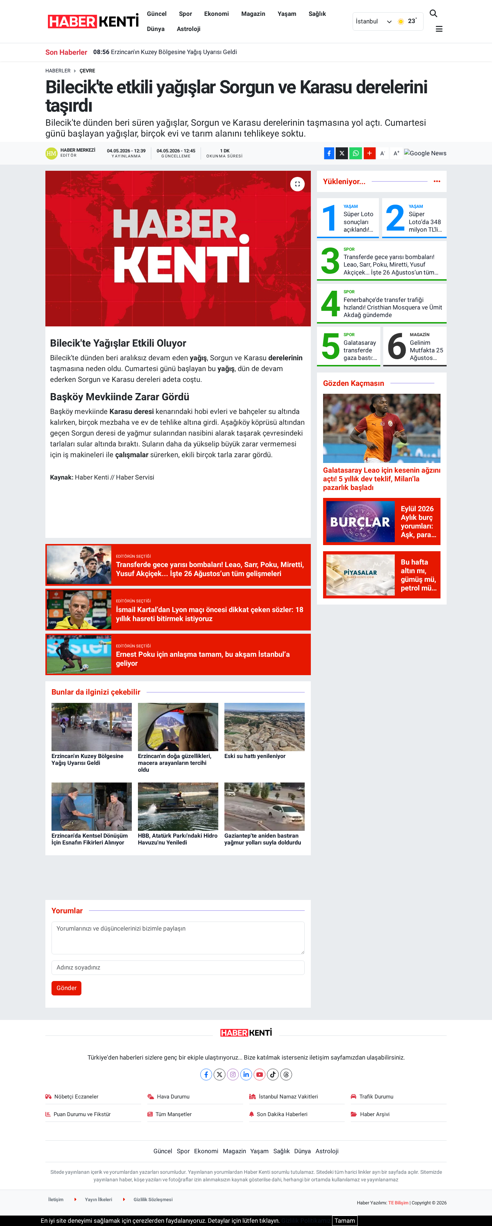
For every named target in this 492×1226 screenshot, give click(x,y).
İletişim (55, 1199)
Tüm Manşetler (174, 1114)
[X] (219, 1074)
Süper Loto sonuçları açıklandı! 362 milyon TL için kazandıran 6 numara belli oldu (359, 221)
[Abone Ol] (425, 153)
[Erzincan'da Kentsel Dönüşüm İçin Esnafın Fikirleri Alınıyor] (92, 806)
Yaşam (287, 13)
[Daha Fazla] (370, 153)
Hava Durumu (173, 1096)
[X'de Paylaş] (342, 153)
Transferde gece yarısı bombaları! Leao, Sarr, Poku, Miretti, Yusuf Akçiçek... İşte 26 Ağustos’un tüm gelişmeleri (389, 264)
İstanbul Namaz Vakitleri (288, 1096)
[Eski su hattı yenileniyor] (264, 726)
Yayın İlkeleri (98, 1199)
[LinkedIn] (246, 1074)
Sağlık (317, 13)
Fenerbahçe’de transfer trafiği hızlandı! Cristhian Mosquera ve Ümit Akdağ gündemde (393, 307)
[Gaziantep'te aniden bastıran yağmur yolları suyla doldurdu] (264, 806)
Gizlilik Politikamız (306, 1220)
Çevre (87, 70)
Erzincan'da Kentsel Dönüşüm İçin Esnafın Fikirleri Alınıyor (90, 839)
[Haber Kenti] (93, 20)
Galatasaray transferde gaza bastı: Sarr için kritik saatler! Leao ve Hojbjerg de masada (360, 350)
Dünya (156, 28)
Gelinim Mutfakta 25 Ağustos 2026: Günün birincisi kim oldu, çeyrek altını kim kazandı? (426, 350)
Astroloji (189, 28)
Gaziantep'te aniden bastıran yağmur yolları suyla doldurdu (262, 839)
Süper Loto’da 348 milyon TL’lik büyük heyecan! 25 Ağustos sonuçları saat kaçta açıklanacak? (426, 221)
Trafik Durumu (376, 1096)
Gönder (67, 987)
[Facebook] (206, 1074)
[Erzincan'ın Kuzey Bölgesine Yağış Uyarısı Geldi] (92, 726)
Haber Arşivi (375, 1114)
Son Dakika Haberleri (282, 1114)
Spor (185, 13)
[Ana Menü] (436, 29)
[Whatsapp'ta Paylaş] (355, 153)
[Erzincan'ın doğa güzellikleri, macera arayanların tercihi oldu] (178, 726)
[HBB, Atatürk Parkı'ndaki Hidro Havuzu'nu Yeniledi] (178, 806)
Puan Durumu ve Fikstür (82, 1114)
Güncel (157, 13)
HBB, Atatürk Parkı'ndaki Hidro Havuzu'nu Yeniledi (178, 839)
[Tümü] (437, 181)
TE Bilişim (398, 1202)
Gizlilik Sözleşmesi (153, 1199)
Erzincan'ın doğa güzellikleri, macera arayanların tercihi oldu (174, 763)
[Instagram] (233, 1074)
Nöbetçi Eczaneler (76, 1096)
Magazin (253, 13)
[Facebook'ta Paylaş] (329, 153)
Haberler (58, 70)
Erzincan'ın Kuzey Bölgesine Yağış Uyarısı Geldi (165, 51)
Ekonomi (216, 13)
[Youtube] (259, 1074)
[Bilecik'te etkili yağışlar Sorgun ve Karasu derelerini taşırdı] (178, 248)
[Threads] (286, 1074)
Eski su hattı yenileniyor (255, 756)
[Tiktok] (273, 1074)
